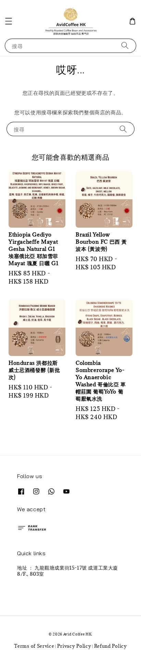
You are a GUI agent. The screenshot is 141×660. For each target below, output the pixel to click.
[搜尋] (125, 45)
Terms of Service (34, 646)
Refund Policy (110, 646)
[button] (8, 21)
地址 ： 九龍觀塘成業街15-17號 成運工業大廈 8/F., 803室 (67, 570)
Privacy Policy (74, 646)
